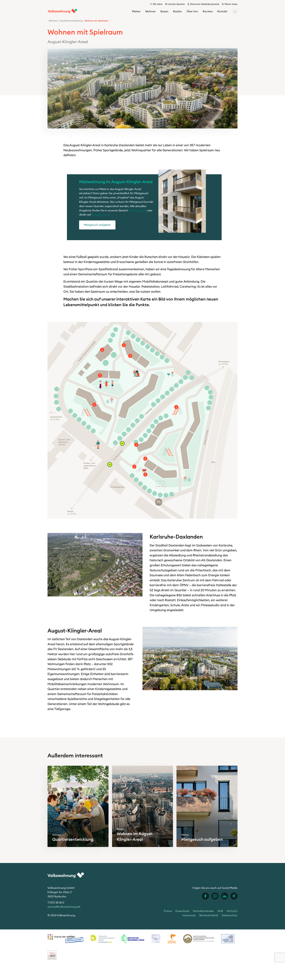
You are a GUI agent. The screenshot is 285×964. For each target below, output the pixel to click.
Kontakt (222, 11)
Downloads (182, 911)
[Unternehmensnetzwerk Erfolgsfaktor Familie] (52, 954)
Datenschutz (230, 915)
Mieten (136, 11)
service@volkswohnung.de (64, 906)
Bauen (164, 11)
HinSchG (232, 911)
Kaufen (177, 11)
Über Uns (192, 11)
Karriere (208, 11)
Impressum (189, 915)
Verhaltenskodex (203, 911)
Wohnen (150, 11)
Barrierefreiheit (208, 915)
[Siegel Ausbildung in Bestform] (227, 938)
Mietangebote (138, 210)
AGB (220, 911)
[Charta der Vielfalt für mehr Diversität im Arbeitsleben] (65, 938)
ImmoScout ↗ (100, 214)
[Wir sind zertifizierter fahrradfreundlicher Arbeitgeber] (198, 938)
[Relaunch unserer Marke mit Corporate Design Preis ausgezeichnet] (172, 938)
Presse (168, 911)
